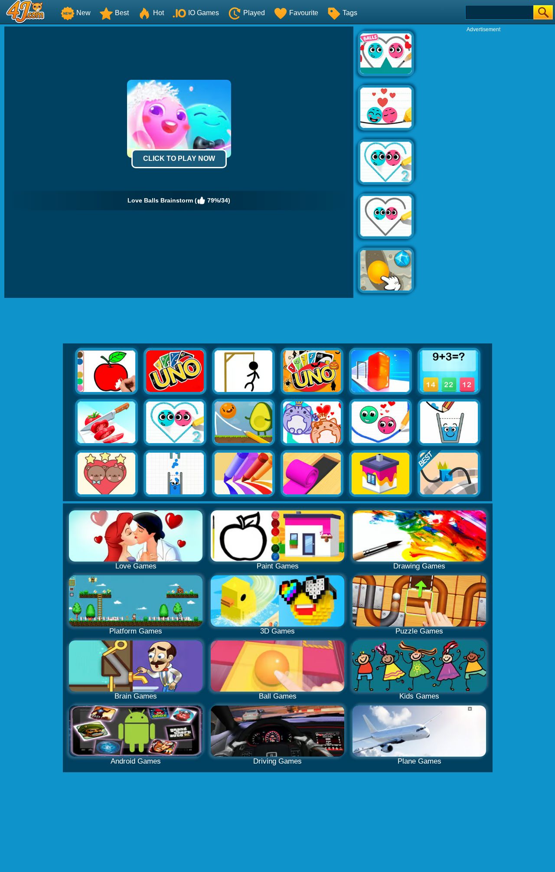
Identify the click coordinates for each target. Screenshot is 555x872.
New (83, 12)
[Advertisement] (483, 163)
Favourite (303, 12)
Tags (350, 12)
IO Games (203, 12)
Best (122, 12)
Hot (158, 12)
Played (254, 12)
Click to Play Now (179, 158)
